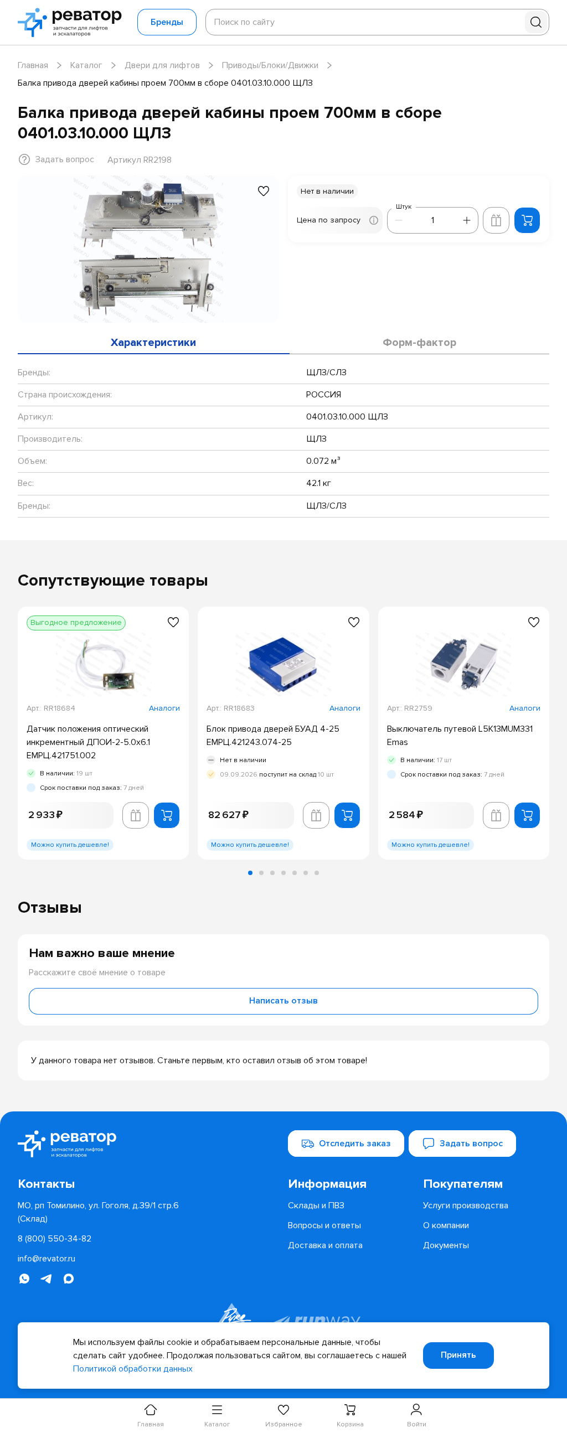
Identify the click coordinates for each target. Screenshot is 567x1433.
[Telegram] (46, 1278)
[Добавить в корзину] (527, 220)
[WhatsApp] (24, 1278)
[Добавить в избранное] (263, 191)
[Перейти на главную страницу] (73, 22)
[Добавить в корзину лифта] (496, 220)
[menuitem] (351, 1184)
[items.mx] (68, 1278)
